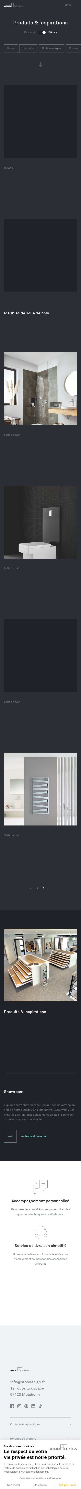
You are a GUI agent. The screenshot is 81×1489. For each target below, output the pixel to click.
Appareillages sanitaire (25, 437)
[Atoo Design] (13, 5)
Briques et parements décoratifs (33, 170)
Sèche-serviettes (19, 838)
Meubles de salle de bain (26, 313)
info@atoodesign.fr (27, 1382)
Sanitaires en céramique (26, 570)
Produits (29, 32)
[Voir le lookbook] (40, 121)
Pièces (52, 32)
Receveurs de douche (23, 704)
